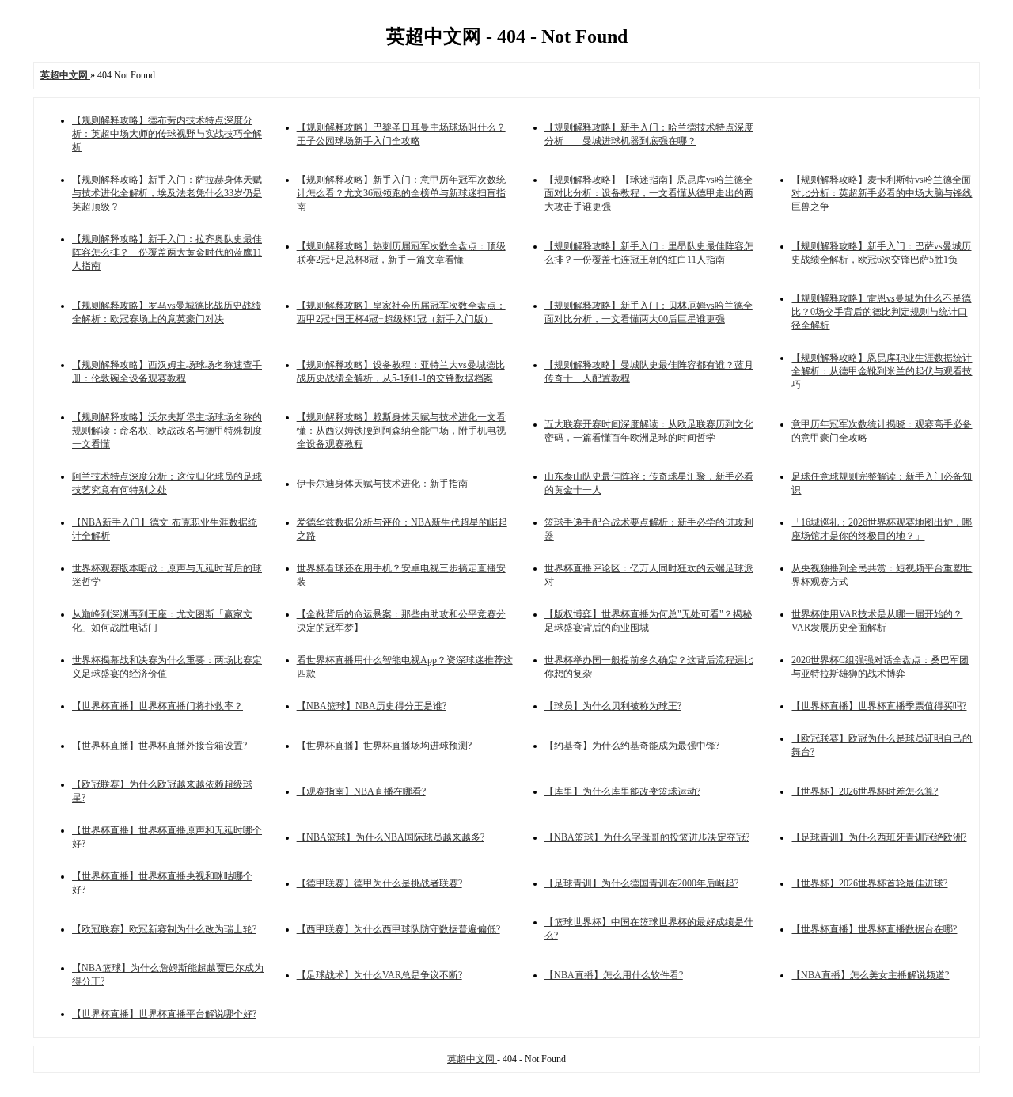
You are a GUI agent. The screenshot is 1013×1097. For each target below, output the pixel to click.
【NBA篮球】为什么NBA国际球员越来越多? (390, 837)
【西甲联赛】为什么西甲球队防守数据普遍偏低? (398, 929)
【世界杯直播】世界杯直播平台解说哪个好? (164, 1013)
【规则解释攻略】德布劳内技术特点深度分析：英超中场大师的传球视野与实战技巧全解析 (167, 134)
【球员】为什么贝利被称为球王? (612, 706)
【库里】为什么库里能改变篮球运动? (622, 791)
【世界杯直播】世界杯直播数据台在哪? (874, 929)
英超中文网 (472, 1059)
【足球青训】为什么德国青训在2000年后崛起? (641, 883)
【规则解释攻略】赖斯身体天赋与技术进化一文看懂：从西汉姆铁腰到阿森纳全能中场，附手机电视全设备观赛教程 (401, 431)
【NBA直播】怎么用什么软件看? (613, 975)
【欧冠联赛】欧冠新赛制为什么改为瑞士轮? (164, 929)
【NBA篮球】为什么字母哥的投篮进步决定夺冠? (646, 837)
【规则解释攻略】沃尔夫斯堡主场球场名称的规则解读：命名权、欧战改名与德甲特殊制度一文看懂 (167, 431)
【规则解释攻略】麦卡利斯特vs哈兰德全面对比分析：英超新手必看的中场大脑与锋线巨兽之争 (881, 193)
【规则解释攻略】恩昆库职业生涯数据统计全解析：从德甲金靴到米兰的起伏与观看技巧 (881, 371)
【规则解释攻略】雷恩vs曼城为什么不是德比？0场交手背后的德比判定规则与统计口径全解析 (881, 312)
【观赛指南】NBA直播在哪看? (361, 791)
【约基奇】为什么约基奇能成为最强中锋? (631, 745)
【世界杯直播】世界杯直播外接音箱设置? (159, 745)
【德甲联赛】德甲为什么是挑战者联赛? (379, 883)
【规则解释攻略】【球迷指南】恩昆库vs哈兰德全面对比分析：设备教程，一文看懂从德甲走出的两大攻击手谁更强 (648, 193)
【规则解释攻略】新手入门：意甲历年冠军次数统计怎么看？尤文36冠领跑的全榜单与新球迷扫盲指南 (401, 193)
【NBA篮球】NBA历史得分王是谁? (371, 706)
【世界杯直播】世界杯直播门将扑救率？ (157, 706)
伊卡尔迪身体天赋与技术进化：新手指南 (382, 483)
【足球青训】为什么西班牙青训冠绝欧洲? (878, 837)
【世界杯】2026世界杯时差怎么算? (864, 791)
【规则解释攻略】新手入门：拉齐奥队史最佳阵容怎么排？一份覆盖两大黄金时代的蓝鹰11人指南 (167, 252)
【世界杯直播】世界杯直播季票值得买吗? (878, 706)
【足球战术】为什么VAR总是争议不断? (379, 975)
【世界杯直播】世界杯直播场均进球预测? (384, 745)
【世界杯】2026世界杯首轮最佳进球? (869, 883)
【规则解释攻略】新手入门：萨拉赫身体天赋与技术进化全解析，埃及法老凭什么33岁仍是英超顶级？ (167, 193)
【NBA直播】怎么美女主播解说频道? (870, 975)
